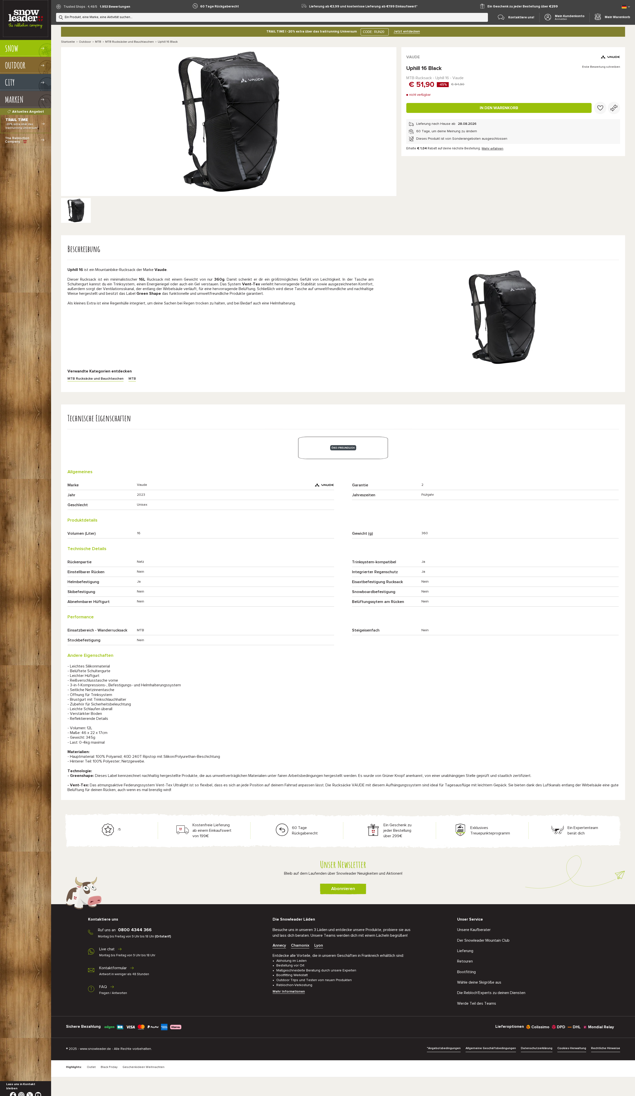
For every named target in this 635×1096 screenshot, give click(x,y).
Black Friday (109, 1067)
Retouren (465, 961)
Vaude (413, 57)
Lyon (318, 945)
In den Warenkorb (499, 108)
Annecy (279, 945)
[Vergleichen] (614, 108)
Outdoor (85, 41)
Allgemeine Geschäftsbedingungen (491, 1048)
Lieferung (465, 951)
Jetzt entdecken (407, 31)
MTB (98, 41)
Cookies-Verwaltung (571, 1048)
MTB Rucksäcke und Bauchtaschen (129, 41)
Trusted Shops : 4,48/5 (80, 6)
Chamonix (300, 945)
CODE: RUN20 (373, 32)
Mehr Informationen (289, 991)
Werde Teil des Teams (476, 1003)
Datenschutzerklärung (536, 1048)
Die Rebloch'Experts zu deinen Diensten (491, 993)
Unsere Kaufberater (474, 930)
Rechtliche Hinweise (605, 1048)
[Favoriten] (600, 108)
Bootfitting (466, 972)
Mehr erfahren (492, 148)
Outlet (91, 1067)
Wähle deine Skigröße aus (479, 982)
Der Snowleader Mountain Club (483, 940)
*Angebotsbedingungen (444, 1048)
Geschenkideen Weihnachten (143, 1067)
